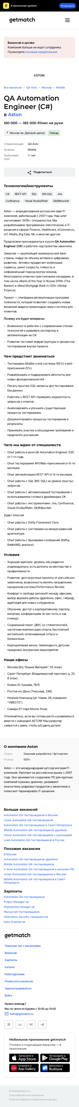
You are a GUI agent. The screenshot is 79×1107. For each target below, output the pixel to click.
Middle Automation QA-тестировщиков (29, 864)
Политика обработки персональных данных (33, 1099)
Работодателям (15, 974)
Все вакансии (13, 87)
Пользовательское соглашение (26, 1095)
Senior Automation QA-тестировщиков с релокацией (38, 835)
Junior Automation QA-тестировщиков (28, 820)
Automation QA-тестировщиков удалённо (31, 859)
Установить (67, 5)
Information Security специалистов (26, 916)
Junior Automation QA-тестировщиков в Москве (35, 874)
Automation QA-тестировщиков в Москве (31, 815)
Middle (60, 87)
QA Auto (31, 87)
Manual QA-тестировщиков (22, 911)
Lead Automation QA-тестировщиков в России (34, 840)
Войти (8, 995)
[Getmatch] (22, 20)
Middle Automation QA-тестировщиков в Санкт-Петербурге (35, 881)
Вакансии (11, 952)
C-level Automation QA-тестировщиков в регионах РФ (39, 869)
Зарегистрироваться (18, 988)
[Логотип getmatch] (17, 935)
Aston (15, 114)
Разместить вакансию (19, 981)
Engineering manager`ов (19, 906)
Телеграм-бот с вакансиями (23, 945)
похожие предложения (41, 52)
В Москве (10, 854)
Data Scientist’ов (14, 921)
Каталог (10, 967)
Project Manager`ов (16, 901)
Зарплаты (11, 960)
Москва (47, 87)
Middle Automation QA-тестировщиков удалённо (35, 830)
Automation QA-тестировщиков (24, 896)
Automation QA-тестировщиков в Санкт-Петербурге (38, 825)
